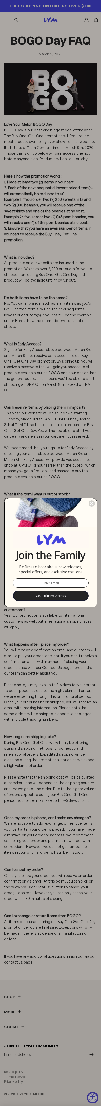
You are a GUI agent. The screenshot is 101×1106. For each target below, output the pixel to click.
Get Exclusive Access (51, 596)
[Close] (92, 503)
